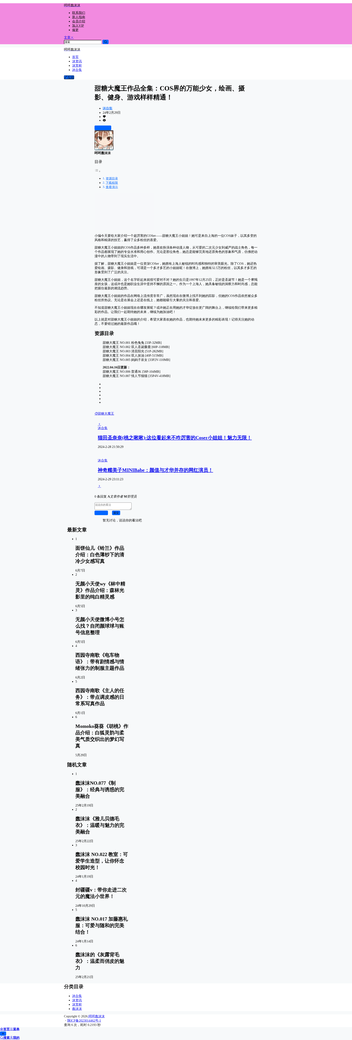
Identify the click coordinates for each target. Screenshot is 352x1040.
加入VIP (78, 25)
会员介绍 (78, 21)
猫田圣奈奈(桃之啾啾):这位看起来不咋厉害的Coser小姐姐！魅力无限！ (175, 437)
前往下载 (104, 127)
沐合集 (107, 108)
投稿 (70, 77)
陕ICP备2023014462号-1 (84, 1020)
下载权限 (112, 182)
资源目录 (112, 178)
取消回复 (101, 512)
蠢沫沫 (77, 1008)
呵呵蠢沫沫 (96, 1016)
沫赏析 (77, 1004)
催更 (75, 30)
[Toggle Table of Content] (98, 171)
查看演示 (112, 187)
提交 (116, 512)
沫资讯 (77, 1000)
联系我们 (78, 12)
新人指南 (78, 17)
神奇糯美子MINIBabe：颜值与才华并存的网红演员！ (155, 470)
